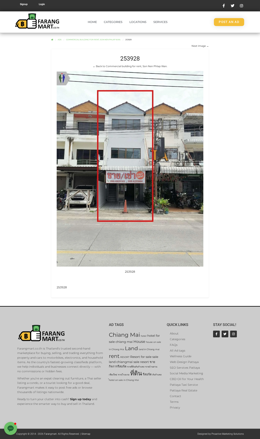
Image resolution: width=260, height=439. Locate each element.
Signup (24, 4)
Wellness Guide (180, 356)
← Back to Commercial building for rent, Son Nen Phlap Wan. (130, 66)
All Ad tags (177, 350)
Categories (113, 22)
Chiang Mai (124, 334)
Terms (174, 402)
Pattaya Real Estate (183, 390)
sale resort (141, 362)
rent (114, 356)
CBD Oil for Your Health (187, 379)
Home (92, 22)
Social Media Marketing (186, 373)
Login (42, 4)
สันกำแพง (156, 374)
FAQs (174, 345)
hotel (143, 336)
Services (160, 22)
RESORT (124, 357)
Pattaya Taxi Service (184, 385)
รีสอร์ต (147, 374)
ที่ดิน (136, 373)
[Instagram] (233, 334)
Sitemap (85, 433)
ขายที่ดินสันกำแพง (135, 366)
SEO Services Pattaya (185, 367)
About (174, 333)
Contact (175, 396)
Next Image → (200, 45)
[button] (10, 428)
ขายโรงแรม (123, 374)
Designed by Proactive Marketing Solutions (220, 433)
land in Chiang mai (149, 349)
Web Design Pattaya (184, 362)
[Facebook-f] (216, 334)
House (139, 341)
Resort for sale (141, 357)
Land (131, 348)
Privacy (175, 407)
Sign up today (80, 399)
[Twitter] (225, 334)
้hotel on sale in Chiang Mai (124, 380)
